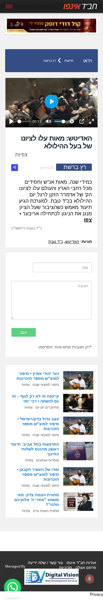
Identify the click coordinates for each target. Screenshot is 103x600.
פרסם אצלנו (86, 567)
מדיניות (65, 567)
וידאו (87, 60)
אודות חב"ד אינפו (81, 562)
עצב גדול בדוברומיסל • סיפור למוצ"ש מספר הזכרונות (38, 424)
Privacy (96, 594)
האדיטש (72, 241)
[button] (12, 587)
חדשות (69, 60)
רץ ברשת (49, 60)
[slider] (24, 121)
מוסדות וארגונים (47, 460)
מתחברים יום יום (47, 407)
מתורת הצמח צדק (46, 511)
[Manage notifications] (89, 578)
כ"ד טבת (55, 241)
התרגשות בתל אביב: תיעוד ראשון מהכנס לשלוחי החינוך (35, 449)
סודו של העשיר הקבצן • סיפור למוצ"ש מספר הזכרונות (38, 474)
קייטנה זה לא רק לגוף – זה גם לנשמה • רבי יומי (35, 398)
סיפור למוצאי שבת (46, 385)
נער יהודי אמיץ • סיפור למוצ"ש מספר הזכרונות (38, 376)
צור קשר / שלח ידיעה (45, 562)
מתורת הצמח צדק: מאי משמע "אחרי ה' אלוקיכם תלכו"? (36, 499)
